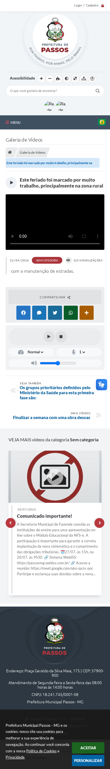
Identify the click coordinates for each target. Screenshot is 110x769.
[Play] (49, 336)
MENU (15, 122)
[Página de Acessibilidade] (92, 78)
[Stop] (61, 336)
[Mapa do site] (83, 78)
